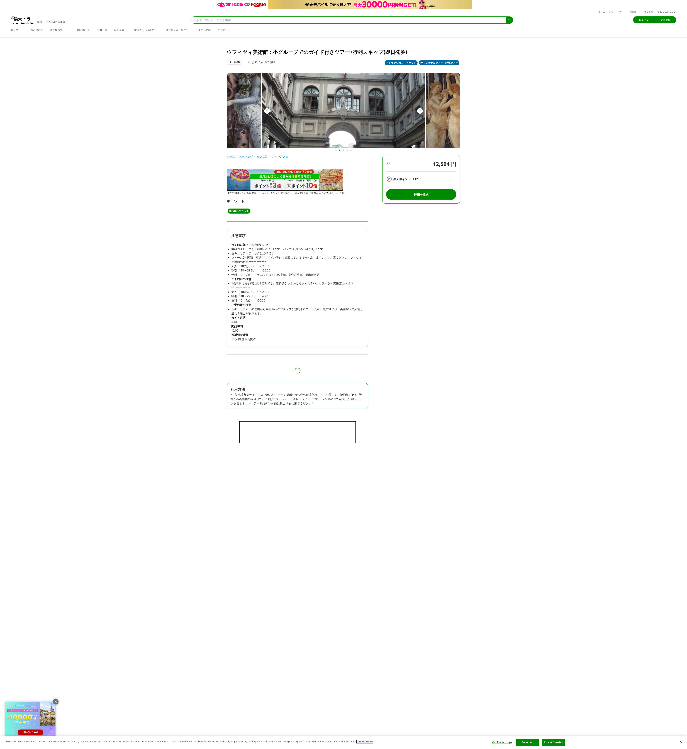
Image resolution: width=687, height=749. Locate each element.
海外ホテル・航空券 (177, 29)
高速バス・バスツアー (146, 29)
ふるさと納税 (203, 29)
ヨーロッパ (246, 156)
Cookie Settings (502, 742)
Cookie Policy (365, 741)
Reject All (527, 742)
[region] (343, 742)
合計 (389, 163)
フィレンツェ (280, 156)
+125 (416, 179)
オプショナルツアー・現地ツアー (439, 62)
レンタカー (120, 29)
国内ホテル (83, 29)
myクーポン (607, 12)
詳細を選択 (421, 194)
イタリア (262, 156)
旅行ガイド (224, 29)
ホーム (231, 156)
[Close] (681, 742)
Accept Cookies (553, 742)
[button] (621, 12)
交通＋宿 (102, 29)
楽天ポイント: (402, 179)
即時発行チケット (239, 211)
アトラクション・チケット (401, 62)
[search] (509, 20)
